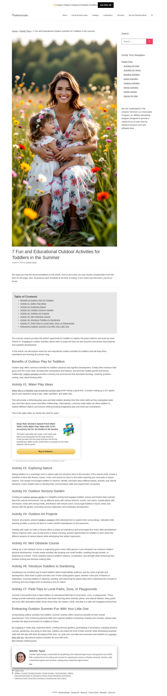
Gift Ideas (120, 15)
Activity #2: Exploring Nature (33, 307)
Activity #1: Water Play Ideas (33, 304)
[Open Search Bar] (152, 15)
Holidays (95, 15)
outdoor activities (31, 374)
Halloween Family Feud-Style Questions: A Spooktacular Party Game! (40, 678)
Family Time (25, 31)
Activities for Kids (131, 66)
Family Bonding (61, 673)
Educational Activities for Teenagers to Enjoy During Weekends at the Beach (43, 676)
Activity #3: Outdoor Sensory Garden (37, 310)
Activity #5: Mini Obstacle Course (35, 317)
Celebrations (108, 15)
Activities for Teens (132, 70)
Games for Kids (131, 96)
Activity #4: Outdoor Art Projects (34, 313)
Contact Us (75, 692)
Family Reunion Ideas (80, 15)
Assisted (24, 673)
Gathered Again (64, 692)
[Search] (149, 41)
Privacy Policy (93, 692)
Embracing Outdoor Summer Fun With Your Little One (44, 326)
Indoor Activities (131, 79)
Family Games (130, 92)
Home (64, 15)
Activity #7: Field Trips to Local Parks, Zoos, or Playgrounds (47, 323)
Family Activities (48, 673)
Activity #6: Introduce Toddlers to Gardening (40, 320)
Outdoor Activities (132, 83)
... (30, 663)
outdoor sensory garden (34, 497)
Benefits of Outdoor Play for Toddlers (37, 300)
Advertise (103, 692)
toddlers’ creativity (46, 520)
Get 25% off (105, 5)
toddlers (70, 673)
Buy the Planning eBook (138, 15)
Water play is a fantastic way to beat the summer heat (36, 390)
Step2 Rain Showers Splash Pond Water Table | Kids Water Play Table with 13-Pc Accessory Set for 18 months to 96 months (37, 426)
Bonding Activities (34, 673)
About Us (84, 692)
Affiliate (17, 673)
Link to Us (111, 692)
